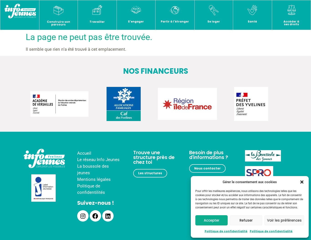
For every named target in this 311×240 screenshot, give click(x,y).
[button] (302, 182)
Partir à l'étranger (175, 21)
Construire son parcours (58, 23)
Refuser (246, 220)
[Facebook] (95, 216)
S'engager (136, 21)
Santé (252, 21)
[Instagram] (83, 216)
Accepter (211, 220)
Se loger (213, 21)
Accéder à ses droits (291, 23)
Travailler (97, 22)
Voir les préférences (284, 220)
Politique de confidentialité (226, 231)
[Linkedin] (108, 216)
